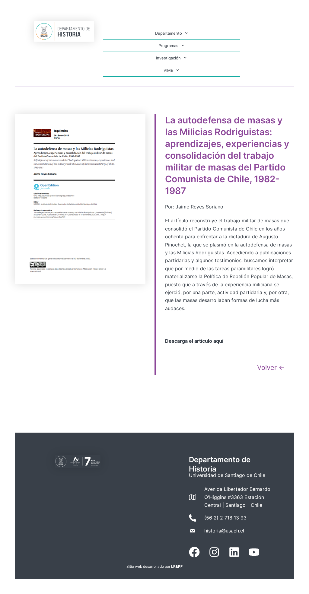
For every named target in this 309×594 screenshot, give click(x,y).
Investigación (168, 58)
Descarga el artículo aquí (194, 341)
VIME (168, 70)
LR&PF (177, 566)
